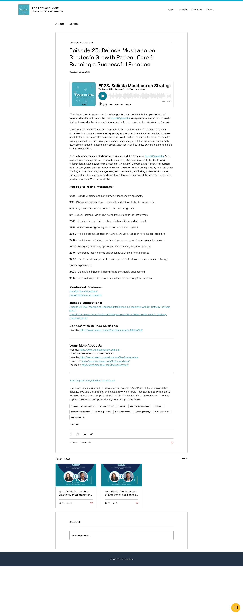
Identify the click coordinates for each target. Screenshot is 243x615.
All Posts (59, 24)
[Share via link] (91, 434)
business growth (162, 412)
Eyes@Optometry (142, 412)
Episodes (73, 24)
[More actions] (172, 42)
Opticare (121, 406)
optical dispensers (103, 412)
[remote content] (121, 94)
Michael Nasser (106, 406)
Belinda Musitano (122, 412)
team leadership (78, 417)
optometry (158, 406)
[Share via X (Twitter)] (77, 434)
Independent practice (80, 412)
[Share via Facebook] (70, 434)
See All (185, 458)
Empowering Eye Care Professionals (47, 11)
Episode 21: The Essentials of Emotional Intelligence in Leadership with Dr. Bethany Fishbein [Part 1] (121, 493)
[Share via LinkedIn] (84, 434)
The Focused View (125, 559)
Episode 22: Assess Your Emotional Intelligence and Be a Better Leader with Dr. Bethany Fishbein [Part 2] (75, 493)
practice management (139, 406)
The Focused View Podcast (83, 406)
